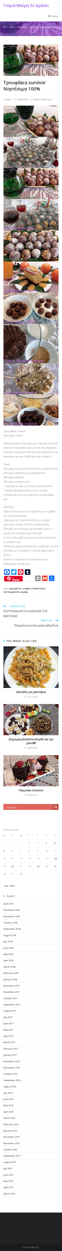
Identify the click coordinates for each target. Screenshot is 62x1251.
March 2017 (9, 1042)
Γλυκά (36, 99)
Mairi (8, 99)
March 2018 (9, 966)
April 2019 (8, 903)
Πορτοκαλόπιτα (11, 592)
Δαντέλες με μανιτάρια (31, 692)
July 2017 (7, 1017)
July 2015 (7, 1168)
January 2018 (10, 979)
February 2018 (10, 973)
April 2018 (8, 960)
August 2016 (9, 1086)
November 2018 (11, 916)
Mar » (13, 885)
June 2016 (8, 1099)
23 (38, 866)
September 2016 (11, 1080)
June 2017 (8, 1023)
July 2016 (7, 1092)
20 (12, 866)
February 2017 (10, 1048)
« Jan (5, 885)
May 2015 (8, 1181)
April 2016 (8, 1111)
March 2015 (9, 1193)
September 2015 (11, 1155)
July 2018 (7, 941)
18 (55, 858)
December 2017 (11, 985)
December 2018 (11, 910)
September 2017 (11, 1004)
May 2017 (8, 1029)
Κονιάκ (26, 588)
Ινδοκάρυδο (15, 588)
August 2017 (9, 1010)
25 (55, 866)
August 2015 (9, 1162)
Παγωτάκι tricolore (31, 790)
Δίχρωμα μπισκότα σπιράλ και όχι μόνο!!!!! (31, 741)
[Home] (4, 27)
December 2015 (11, 1136)
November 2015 (11, 1143)
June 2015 (8, 1174)
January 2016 (10, 1130)
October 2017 (10, 998)
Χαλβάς (24, 592)
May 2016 (8, 1105)
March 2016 (9, 1118)
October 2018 (10, 922)
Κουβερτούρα (38, 588)
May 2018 (8, 954)
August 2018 (9, 935)
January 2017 (10, 1055)
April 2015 (8, 1187)
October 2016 (10, 1073)
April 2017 (8, 1036)
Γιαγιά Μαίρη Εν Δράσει (26, 5)
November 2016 (11, 1067)
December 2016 (11, 1061)
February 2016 (10, 1124)
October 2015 (10, 1149)
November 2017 (11, 991)
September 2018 (11, 928)
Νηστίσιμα (46, 99)
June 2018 (8, 947)
